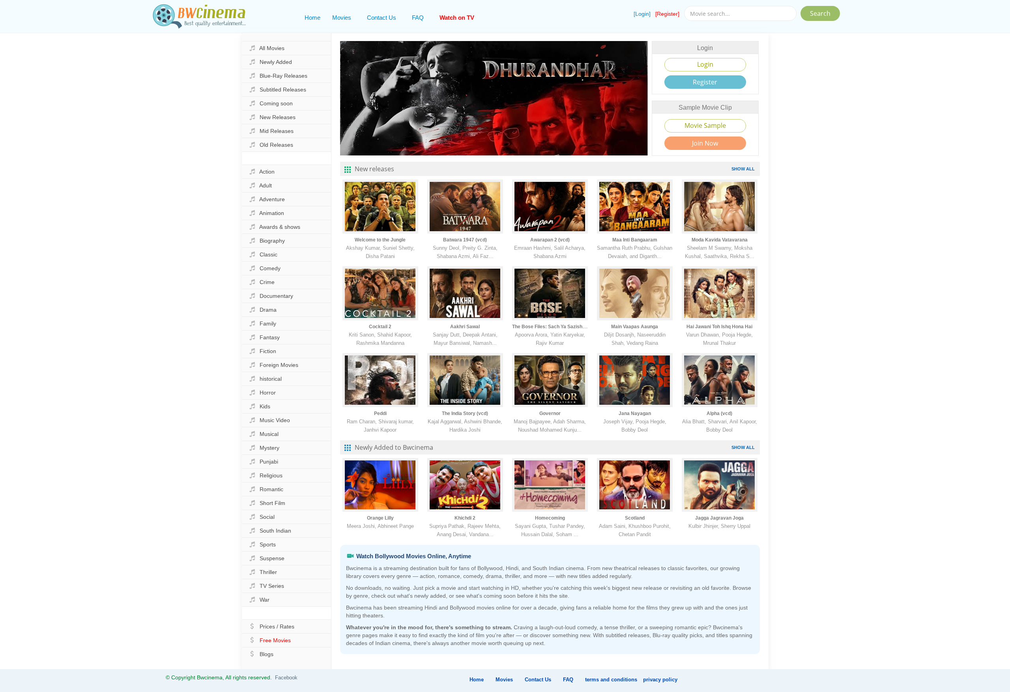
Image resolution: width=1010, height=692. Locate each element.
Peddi (380, 413)
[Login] (642, 14)
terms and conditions (611, 680)
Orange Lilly (380, 518)
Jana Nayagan (635, 413)
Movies (341, 17)
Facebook (286, 678)
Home (312, 17)
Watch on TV (457, 17)
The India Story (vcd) (465, 413)
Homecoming (550, 518)
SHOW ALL (743, 168)
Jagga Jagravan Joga (719, 518)
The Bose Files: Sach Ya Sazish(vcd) (553, 326)
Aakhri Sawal (465, 326)
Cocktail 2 (380, 326)
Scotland (635, 518)
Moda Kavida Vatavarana (720, 240)
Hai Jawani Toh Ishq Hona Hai (719, 326)
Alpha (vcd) (719, 413)
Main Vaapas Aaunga (634, 326)
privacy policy (660, 680)
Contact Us (381, 17)
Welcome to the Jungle (380, 240)
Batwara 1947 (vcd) (465, 240)
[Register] (667, 14)
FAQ (418, 17)
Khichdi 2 (464, 518)
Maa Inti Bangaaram (634, 240)
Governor (550, 413)
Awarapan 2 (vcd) (550, 240)
